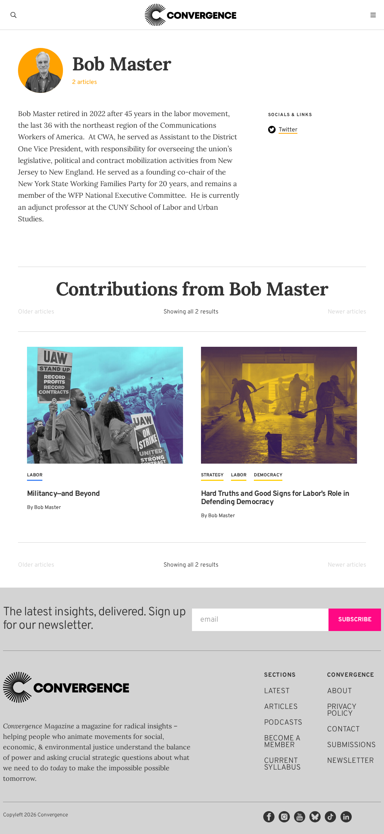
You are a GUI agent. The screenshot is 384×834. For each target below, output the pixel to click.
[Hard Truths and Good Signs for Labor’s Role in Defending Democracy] (279, 405)
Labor (34, 475)
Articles (281, 707)
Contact (343, 729)
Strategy (212, 475)
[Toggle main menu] (375, 14)
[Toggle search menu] (15, 14)
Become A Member (282, 742)
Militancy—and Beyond (63, 494)
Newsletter (350, 761)
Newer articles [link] (347, 312)
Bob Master (47, 507)
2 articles (84, 82)
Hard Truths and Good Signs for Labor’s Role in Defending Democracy (275, 498)
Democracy (268, 475)
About (339, 691)
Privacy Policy (341, 710)
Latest (277, 691)
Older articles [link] (36, 312)
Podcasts (283, 723)
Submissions (351, 745)
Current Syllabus (282, 764)
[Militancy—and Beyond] (105, 405)
